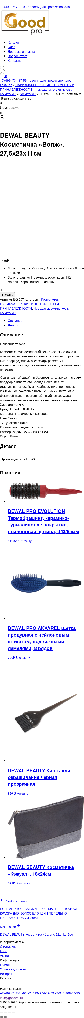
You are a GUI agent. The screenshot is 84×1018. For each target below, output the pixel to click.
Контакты (14, 60)
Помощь (6, 964)
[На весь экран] (5, 1012)
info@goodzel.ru (11, 997)
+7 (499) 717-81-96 (13, 993)
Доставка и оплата (21, 51)
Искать (5, 107)
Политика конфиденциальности (41, 1006)
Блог (11, 47)
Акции (4, 955)
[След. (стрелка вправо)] (5, 1017)
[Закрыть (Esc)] (13, 1012)
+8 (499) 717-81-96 (13, 7)
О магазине (8, 946)
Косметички (49, 299)
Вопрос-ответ (17, 56)
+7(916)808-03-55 (67, 993)
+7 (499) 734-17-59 (13, 80)
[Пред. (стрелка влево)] (1, 1017)
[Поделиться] (9, 1012)
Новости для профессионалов (49, 7)
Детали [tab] (13, 325)
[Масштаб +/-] (1, 1012)
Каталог (13, 42)
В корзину (7, 294)
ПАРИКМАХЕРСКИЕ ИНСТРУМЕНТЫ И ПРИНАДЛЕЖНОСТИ (29, 306)
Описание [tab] (15, 320)
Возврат (6, 973)
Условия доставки (13, 969)
